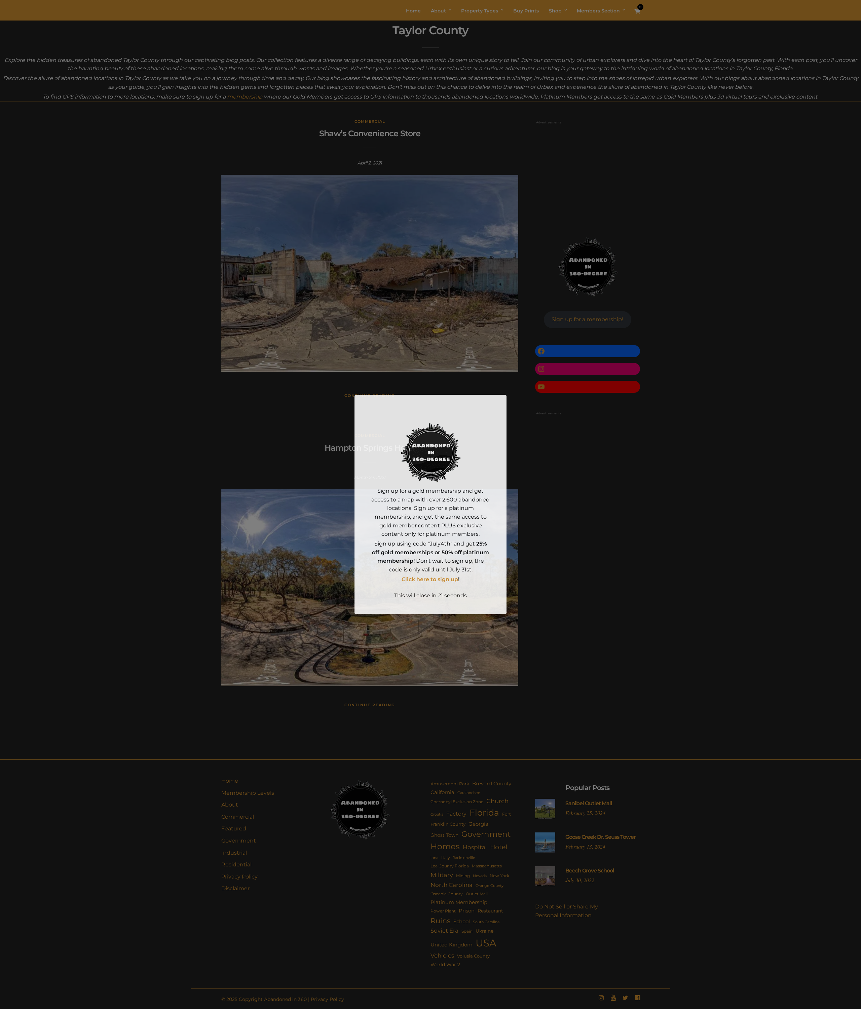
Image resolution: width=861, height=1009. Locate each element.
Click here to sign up (430, 579)
